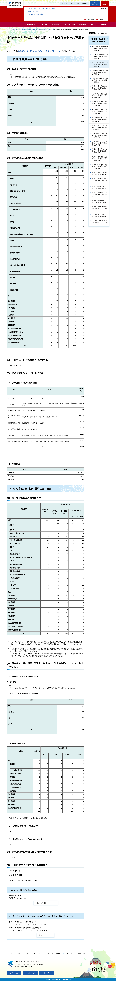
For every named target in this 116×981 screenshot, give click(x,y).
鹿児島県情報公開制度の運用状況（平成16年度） (99, 215)
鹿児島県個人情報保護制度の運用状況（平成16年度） (99, 222)
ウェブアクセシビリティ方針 (34, 953)
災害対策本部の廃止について (36, 11)
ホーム (9, 29)
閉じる (104, 8)
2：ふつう (26, 924)
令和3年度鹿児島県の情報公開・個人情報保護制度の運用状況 (100, 72)
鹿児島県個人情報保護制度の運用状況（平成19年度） (99, 180)
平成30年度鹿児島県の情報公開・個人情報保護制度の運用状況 (99, 88)
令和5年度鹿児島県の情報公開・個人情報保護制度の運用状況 (100, 56)
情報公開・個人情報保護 (24, 29)
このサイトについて (15, 953)
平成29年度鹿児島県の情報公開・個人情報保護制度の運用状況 (99, 95)
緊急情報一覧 (90, 19)
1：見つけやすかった (18, 930)
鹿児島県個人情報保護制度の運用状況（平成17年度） (99, 208)
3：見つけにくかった (44, 930)
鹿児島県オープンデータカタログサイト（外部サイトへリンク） (40, 51)
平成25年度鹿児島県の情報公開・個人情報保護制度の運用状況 (99, 127)
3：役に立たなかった (40, 924)
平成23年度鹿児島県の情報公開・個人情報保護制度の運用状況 (99, 143)
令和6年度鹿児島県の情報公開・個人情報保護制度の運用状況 (100, 48)
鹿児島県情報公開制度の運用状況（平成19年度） (99, 173)
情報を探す (95, 4)
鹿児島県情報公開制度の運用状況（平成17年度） (99, 201)
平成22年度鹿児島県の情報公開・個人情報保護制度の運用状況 (99, 151)
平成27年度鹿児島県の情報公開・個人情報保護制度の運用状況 (99, 111)
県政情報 (14, 29)
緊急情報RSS (102, 19)
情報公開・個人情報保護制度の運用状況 (43, 29)
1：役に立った (16, 924)
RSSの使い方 (82, 953)
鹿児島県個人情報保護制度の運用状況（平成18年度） (99, 194)
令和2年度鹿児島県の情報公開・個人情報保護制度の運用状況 (100, 80)
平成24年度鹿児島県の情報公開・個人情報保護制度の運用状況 (99, 135)
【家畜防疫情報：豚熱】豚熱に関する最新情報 (41, 8)
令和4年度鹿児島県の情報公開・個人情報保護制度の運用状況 (100, 64)
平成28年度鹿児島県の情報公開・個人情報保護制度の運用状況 (99, 103)
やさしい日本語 (75, 3)
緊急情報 (105, 4)
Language (64, 3)
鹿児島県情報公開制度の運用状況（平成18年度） (99, 187)
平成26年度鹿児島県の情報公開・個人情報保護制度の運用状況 (99, 119)
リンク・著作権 (68, 953)
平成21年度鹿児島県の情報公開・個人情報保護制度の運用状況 (99, 159)
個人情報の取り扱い (53, 953)
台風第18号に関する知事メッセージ (38, 14)
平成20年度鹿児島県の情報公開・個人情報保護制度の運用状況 (99, 166)
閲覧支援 (84, 3)
